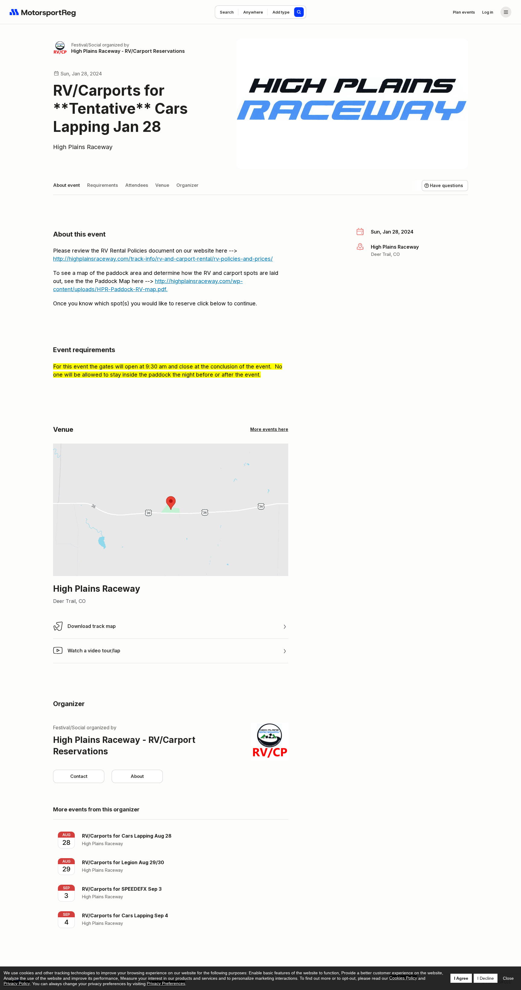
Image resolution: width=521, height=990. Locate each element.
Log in (487, 12)
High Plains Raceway (82, 147)
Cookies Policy (403, 978)
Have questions (446, 185)
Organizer (187, 185)
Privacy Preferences (166, 983)
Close (508, 978)
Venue (162, 185)
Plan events (464, 12)
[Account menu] (505, 12)
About (137, 776)
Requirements (102, 185)
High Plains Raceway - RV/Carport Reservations (128, 51)
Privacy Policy (17, 983)
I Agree (461, 978)
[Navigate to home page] (43, 12)
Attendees (136, 185)
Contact (78, 776)
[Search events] (299, 12)
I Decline (485, 978)
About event (66, 185)
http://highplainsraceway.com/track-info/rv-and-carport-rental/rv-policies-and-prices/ (163, 259)
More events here (269, 429)
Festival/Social (86, 45)
